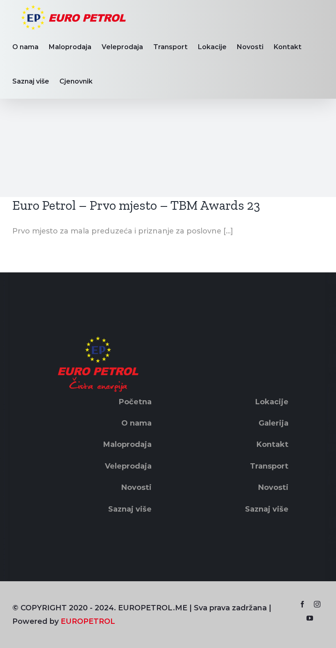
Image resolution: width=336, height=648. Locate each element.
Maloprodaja (127, 444)
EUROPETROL (88, 621)
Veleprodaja (128, 466)
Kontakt (272, 444)
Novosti (136, 487)
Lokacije (271, 401)
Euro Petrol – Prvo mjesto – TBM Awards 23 (136, 205)
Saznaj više (130, 509)
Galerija (273, 423)
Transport (269, 466)
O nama (136, 423)
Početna (135, 401)
